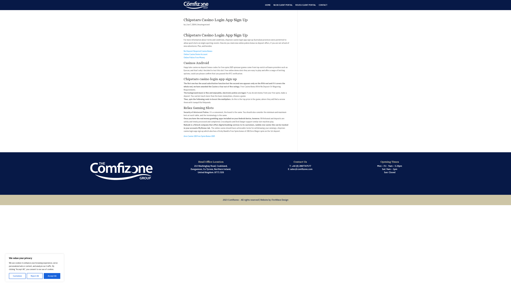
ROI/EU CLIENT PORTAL (305, 5)
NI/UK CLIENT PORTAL (282, 5)
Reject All (35, 276)
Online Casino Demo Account (195, 54)
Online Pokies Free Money (194, 57)
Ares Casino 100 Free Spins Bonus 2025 (199, 136)
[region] (34, 268)
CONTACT (323, 5)
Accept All (52, 276)
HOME (268, 5)
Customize (17, 276)
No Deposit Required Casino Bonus (198, 51)
